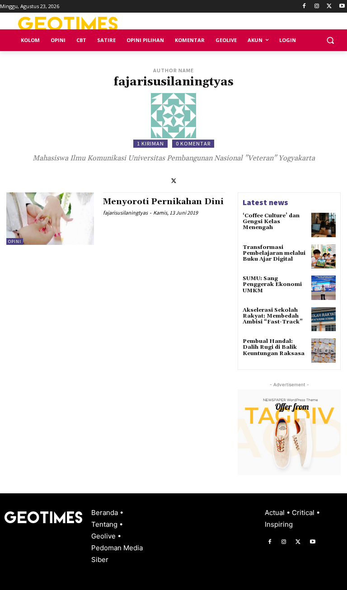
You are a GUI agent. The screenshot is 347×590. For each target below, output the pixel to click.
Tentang (105, 524)
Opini (14, 241)
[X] (329, 6)
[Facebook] (304, 6)
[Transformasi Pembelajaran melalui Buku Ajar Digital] (323, 256)
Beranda (105, 512)
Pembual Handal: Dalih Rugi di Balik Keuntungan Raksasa (274, 347)
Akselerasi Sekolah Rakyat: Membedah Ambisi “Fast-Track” (273, 316)
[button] (330, 40)
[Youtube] (342, 6)
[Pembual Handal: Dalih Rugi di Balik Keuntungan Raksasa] (323, 350)
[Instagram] (317, 6)
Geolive (104, 536)
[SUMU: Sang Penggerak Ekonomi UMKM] (323, 288)
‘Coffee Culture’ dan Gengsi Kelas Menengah (271, 221)
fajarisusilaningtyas (125, 212)
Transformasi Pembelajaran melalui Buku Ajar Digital (274, 253)
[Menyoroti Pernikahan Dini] (50, 218)
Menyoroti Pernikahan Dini (163, 202)
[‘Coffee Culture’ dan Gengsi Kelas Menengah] (323, 225)
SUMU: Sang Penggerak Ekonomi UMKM (272, 284)
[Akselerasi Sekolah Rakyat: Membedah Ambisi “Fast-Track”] (323, 319)
